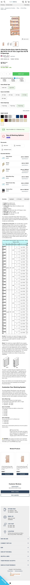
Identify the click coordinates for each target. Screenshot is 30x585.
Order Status (26, 4)
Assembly (18, 145)
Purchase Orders (9, 4)
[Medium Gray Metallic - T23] (6, 116)
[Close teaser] (10, 583)
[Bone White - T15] (25, 120)
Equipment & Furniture (10, 8)
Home (2, 8)
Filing (18, 8)
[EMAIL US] (15, 518)
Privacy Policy (10, 570)
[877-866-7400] (15, 510)
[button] (27, 465)
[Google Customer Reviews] (15, 574)
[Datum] (5, 56)
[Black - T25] (2, 116)
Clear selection (26, 110)
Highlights (11, 199)
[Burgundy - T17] (6, 120)
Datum (13, 56)
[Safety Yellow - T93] (2, 120)
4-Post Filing (23, 8)
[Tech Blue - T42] (21, 116)
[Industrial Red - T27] (25, 116)
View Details (7, 474)
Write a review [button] (15, 491)
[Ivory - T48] (2, 124)
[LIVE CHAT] (15, 525)
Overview (4, 199)
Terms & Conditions (18, 570)
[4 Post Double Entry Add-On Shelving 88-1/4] (3, 44)
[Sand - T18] (17, 120)
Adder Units (3, 9)
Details (7, 158)
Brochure (6, 145)
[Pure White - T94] (13, 116)
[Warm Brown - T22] (13, 120)
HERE (8, 137)
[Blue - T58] (17, 116)
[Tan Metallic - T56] (10, 120)
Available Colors (7, 149)
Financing (2, 4)
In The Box (19, 199)
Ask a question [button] (15, 495)
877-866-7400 (23, 1)
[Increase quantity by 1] (10, 74)
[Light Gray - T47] (10, 116)
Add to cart (21, 74)
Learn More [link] (21, 78)
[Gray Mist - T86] (21, 120)
